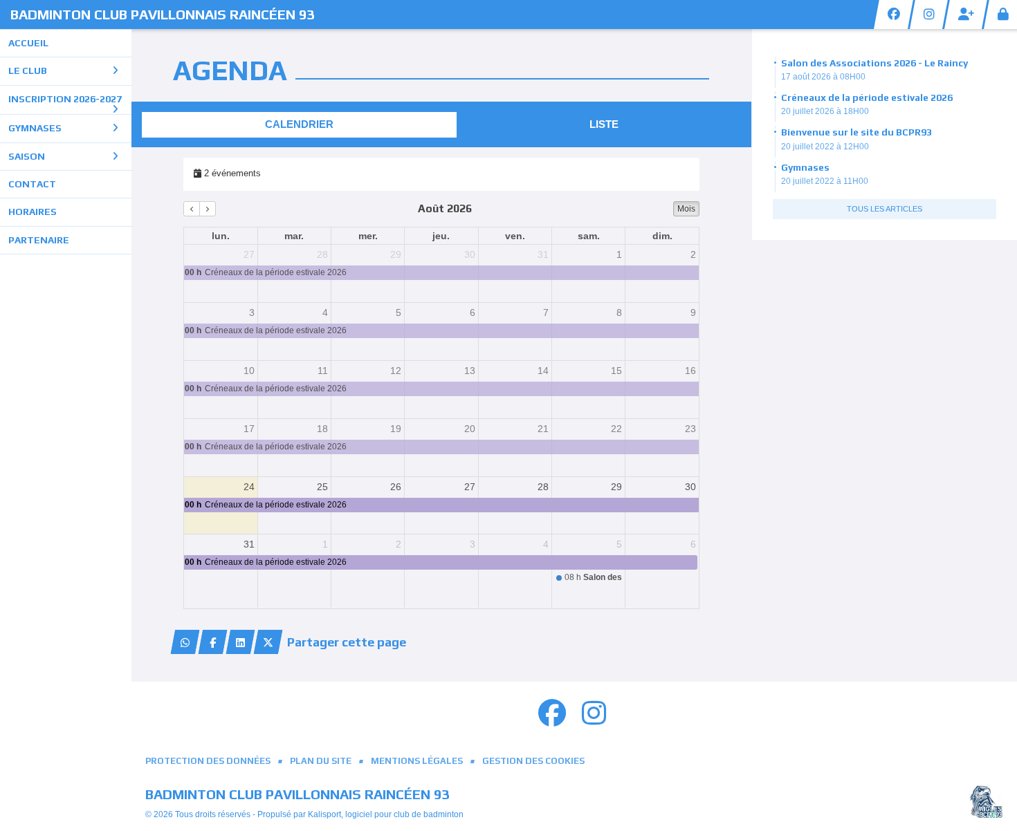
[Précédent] (191, 208)
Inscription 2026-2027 (65, 98)
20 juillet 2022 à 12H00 (825, 146)
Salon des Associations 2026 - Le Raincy (874, 62)
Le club (27, 70)
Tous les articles (884, 209)
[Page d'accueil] (986, 802)
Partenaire (38, 239)
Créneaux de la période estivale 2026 (867, 97)
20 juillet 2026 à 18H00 (825, 111)
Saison (26, 156)
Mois (686, 209)
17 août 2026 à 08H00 (823, 77)
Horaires (32, 211)
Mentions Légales (417, 761)
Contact (32, 183)
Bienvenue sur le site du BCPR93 (856, 132)
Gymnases (35, 127)
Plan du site (320, 761)
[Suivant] (207, 208)
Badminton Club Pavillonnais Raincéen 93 (162, 14)
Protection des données (208, 761)
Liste (604, 124)
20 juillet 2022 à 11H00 (824, 181)
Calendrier (299, 124)
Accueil (28, 42)
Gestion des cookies (533, 761)
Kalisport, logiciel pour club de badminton (386, 814)
